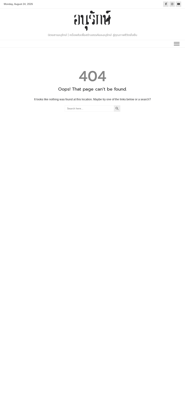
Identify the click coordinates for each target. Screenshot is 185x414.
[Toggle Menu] (177, 43)
